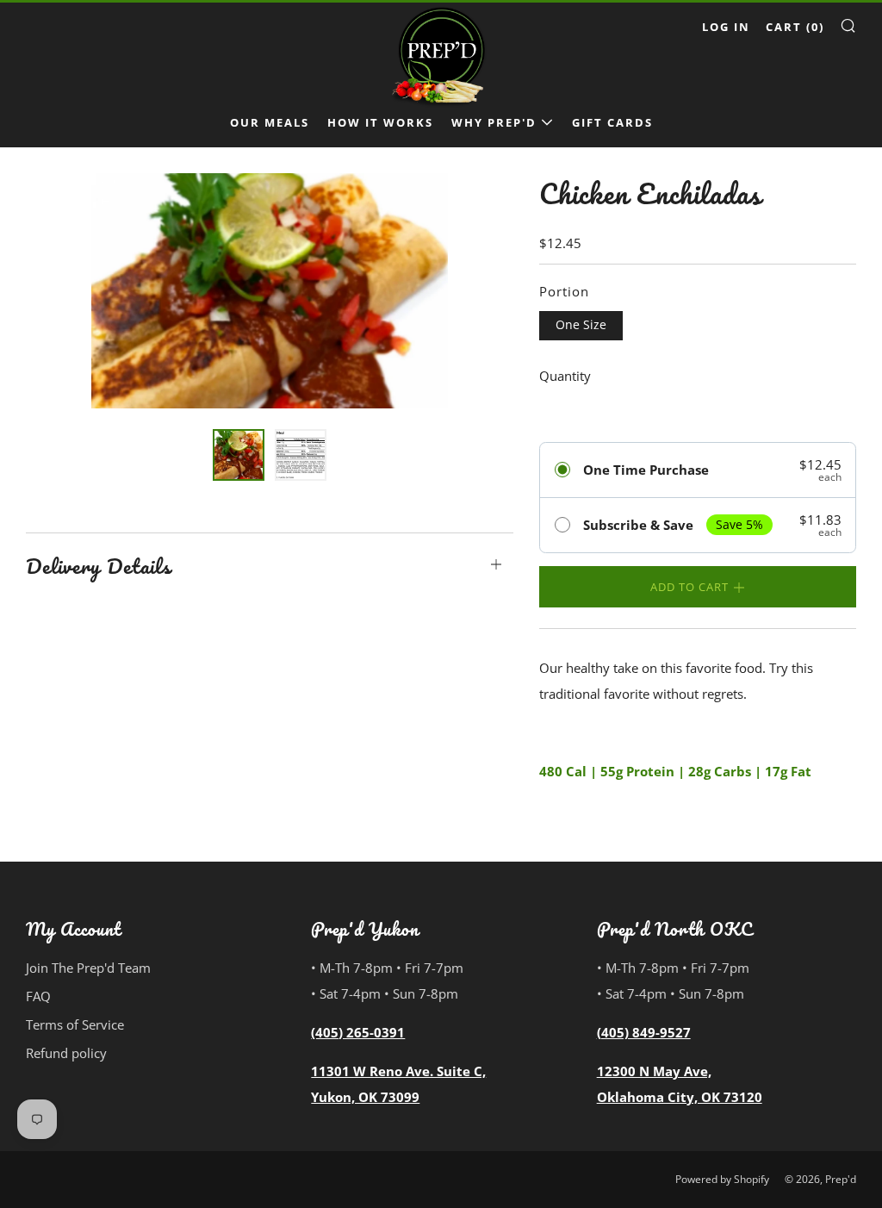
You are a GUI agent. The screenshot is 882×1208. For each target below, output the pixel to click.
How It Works (380, 122)
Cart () (795, 26)
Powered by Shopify (722, 1179)
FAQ (38, 996)
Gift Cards (612, 122)
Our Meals (269, 122)
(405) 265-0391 (358, 1032)
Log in (726, 26)
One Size (581, 325)
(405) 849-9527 (644, 1032)
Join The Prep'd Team (88, 967)
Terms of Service (75, 1024)
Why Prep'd (494, 122)
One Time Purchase (646, 469)
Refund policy (66, 1053)
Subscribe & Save (638, 524)
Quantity (565, 375)
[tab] (238, 455)
